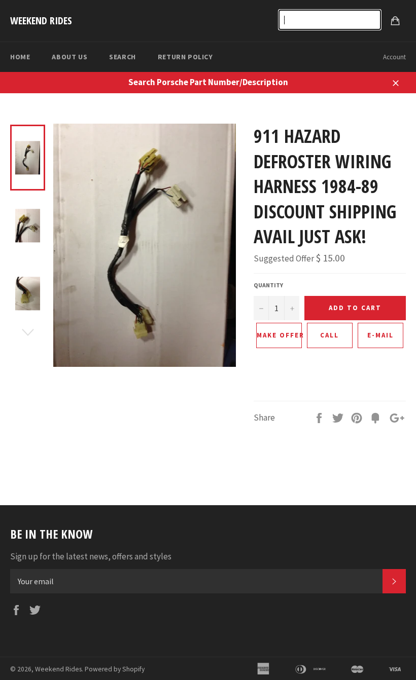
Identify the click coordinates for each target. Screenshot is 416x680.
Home (20, 56)
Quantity (268, 285)
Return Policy (185, 56)
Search (122, 56)
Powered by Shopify (115, 669)
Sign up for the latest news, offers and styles (90, 556)
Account (394, 57)
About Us (69, 56)
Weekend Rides (41, 20)
